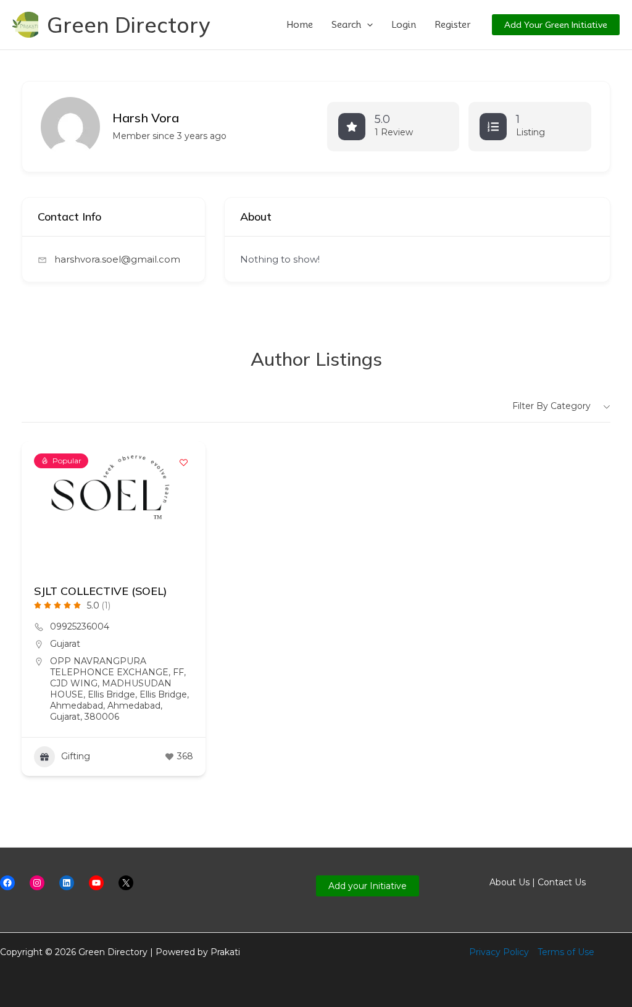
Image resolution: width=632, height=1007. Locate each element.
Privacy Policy (499, 952)
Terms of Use (566, 952)
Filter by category (551, 405)
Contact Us (562, 882)
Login (403, 24)
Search (346, 24)
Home (299, 24)
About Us (509, 882)
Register (452, 24)
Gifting (75, 756)
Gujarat (65, 643)
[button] (367, 24)
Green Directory (128, 24)
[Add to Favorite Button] (184, 462)
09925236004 (79, 626)
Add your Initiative (367, 885)
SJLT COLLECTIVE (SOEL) (100, 591)
